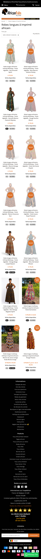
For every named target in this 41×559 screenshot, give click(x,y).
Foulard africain (20, 454)
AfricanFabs (27, 544)
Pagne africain (20, 439)
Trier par (3, 31)
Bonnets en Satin (20, 474)
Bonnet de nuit (20, 451)
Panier (37, 5)
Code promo (20, 422)
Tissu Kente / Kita (20, 464)
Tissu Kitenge (21, 466)
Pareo (20, 471)
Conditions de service (20, 404)
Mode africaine (20, 444)
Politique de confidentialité (20, 414)
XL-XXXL (12, 81)
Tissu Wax (20, 446)
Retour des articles (20, 399)
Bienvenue (6, 2)
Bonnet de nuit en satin (21, 476)
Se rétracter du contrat (20, 407)
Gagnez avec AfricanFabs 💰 (20, 424)
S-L (7, 81)
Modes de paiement (20, 397)
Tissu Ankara (20, 449)
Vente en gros (21, 419)
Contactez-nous (20, 392)
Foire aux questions (20, 389)
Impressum (20, 417)
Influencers (20, 427)
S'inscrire (34, 535)
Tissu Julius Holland (21, 461)
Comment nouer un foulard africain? (20, 459)
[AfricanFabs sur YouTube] (26, 487)
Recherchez (20, 429)
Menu (6, 5)
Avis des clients (20, 387)
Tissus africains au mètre (20, 441)
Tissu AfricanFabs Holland (20, 436)
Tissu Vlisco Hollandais (20, 479)
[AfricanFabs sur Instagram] (15, 487)
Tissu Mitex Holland (20, 469)
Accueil (3, 21)
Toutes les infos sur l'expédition (20, 506)
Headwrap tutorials (20, 412)
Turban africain (20, 456)
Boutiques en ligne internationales (20, 409)
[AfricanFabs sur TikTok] (19, 487)
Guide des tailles (21, 402)
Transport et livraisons (20, 394)
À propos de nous (21, 384)
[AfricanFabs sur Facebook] (22, 487)
